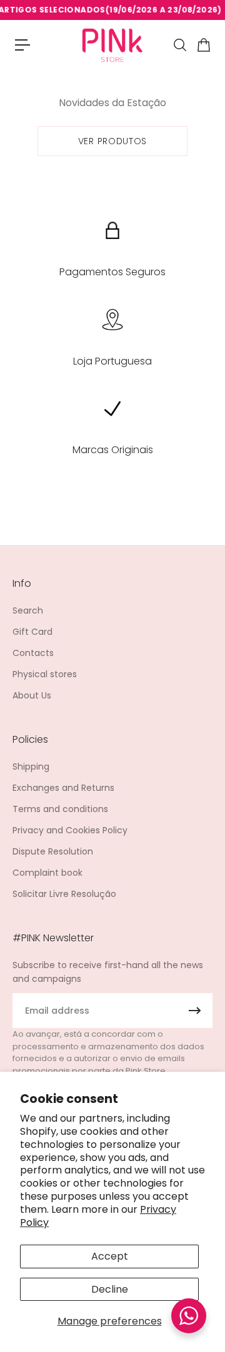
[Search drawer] (179, 45)
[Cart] (203, 45)
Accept (109, 1256)
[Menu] (22, 45)
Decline (109, 1289)
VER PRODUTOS (112, 141)
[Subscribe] (195, 1010)
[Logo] (112, 44)
